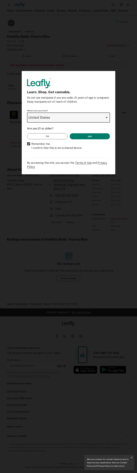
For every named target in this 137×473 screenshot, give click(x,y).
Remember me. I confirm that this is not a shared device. (56, 146)
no (47, 136)
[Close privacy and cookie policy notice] (131, 457)
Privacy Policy (104, 466)
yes (90, 136)
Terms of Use (83, 162)
